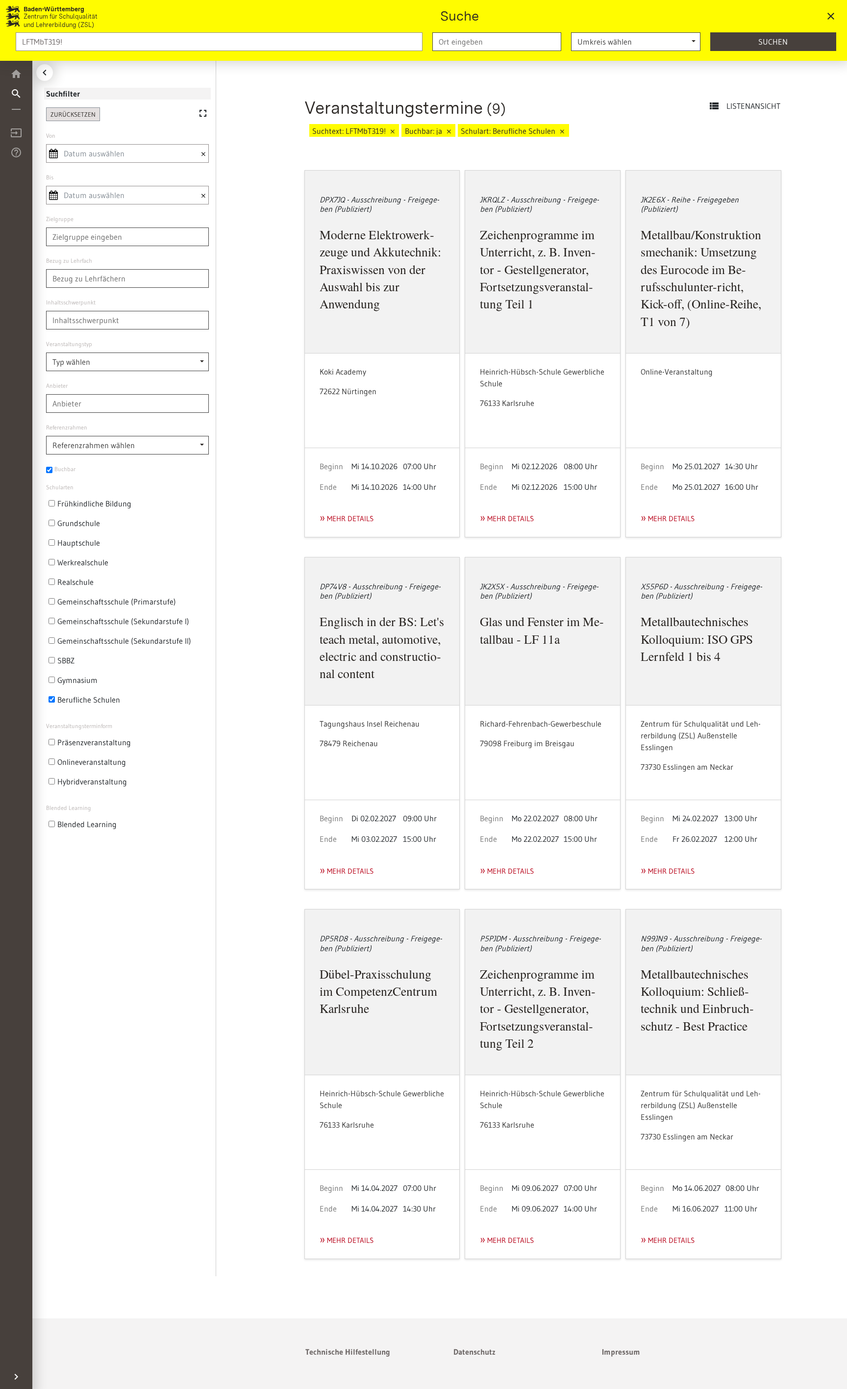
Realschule (75, 582)
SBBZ (66, 660)
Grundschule (78, 523)
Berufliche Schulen (88, 700)
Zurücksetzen (73, 114)
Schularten (60, 487)
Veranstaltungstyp (69, 344)
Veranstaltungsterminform (79, 726)
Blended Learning (68, 807)
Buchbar (64, 469)
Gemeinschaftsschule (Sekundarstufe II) (124, 641)
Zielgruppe (60, 219)
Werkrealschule (82, 562)
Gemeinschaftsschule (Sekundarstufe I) (123, 621)
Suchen (773, 42)
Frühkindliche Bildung (94, 503)
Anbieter (57, 385)
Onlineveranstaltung (91, 762)
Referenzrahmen (66, 427)
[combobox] (497, 42)
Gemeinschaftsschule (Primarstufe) (116, 601)
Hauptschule (78, 543)
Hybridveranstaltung (92, 781)
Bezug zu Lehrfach (69, 260)
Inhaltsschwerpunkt (71, 302)
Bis (49, 177)
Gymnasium (77, 680)
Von (50, 135)
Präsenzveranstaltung (94, 742)
